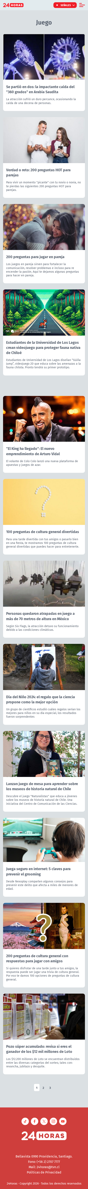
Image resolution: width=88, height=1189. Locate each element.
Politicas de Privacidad (44, 1172)
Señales (66, 5)
